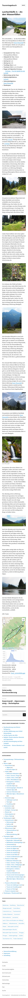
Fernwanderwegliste (8, 969)
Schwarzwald (10, 844)
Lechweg (6, 143)
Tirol (7, 802)
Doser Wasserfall (18, 42)
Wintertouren (9, 828)
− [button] (4, 621)
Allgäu (8, 767)
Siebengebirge (13, 935)
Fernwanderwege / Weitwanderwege (14, 759)
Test (3, 987)
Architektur (8, 808)
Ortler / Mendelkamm (12, 779)
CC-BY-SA (15, 649)
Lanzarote (15, 917)
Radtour (8, 824)
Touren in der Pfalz (11, 854)
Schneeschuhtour (11, 830)
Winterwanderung (11, 834)
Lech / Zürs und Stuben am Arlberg (13, 920)
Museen (7, 812)
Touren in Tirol (13, 678)
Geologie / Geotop (10, 810)
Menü (23, 5)
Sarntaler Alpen (10, 785)
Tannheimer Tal (7, 938)
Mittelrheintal (13, 923)
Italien (7, 771)
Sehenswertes (8, 806)
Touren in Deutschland (11, 838)
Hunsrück (17, 914)
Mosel (4, 926)
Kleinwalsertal (7, 917)
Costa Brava (16, 908)
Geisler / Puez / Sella (12, 777)
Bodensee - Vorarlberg (9, 905)
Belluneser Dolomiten (12, 773)
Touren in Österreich (11, 883)
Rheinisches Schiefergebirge (14, 842)
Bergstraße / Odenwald (12, 840)
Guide (4, 965)
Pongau (5, 935)
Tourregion (7, 836)
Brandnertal (20, 905)
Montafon (21, 923)
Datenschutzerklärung (10, 951)
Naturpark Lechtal (6, 680)
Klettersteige (6, 983)
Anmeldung (7, 955)
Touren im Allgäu (11, 848)
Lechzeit (6, 79)
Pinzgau (21, 932)
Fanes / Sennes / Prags (12, 775)
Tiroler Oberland (17, 938)
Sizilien (21, 935)
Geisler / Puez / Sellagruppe (14, 864)
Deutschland (8, 765)
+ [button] (4, 619)
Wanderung (20, 678)
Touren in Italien (10, 858)
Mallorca (5, 923)
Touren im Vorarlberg (12, 887)
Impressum (7, 953)
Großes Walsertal (7, 914)
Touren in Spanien (10, 891)
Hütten (6, 763)
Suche (4, 990)
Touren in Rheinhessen (13, 856)
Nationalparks (9, 814)
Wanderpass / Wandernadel (11, 893)
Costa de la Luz (7, 911)
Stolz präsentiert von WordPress (18, 995)
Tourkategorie (8, 818)
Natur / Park (8, 816)
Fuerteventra (17, 911)
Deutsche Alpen (10, 769)
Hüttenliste (5, 980)
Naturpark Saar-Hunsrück (10, 932)
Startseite (5, 962)
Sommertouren (5, 678)
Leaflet (4, 647)
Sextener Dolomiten (12, 792)
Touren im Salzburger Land (14, 885)
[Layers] (23, 619)
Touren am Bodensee (12, 846)
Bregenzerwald (7, 908)
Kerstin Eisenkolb (8, 677)
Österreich (8, 798)
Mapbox (22, 649)
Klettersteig (9, 822)
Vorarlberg (9, 804)
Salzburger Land (11, 800)
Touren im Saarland (12, 852)
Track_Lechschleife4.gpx (18, 673)
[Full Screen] (4, 623)
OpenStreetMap (11, 647)
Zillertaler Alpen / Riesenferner (15, 794)
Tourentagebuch (9, 5)
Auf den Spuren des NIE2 (11, 735)
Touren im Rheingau (12, 850)
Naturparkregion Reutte (10, 929)
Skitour (8, 832)
